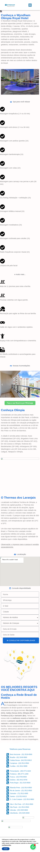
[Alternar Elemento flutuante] (33, 847)
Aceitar (6, 849)
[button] (30, 5)
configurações (6, 845)
